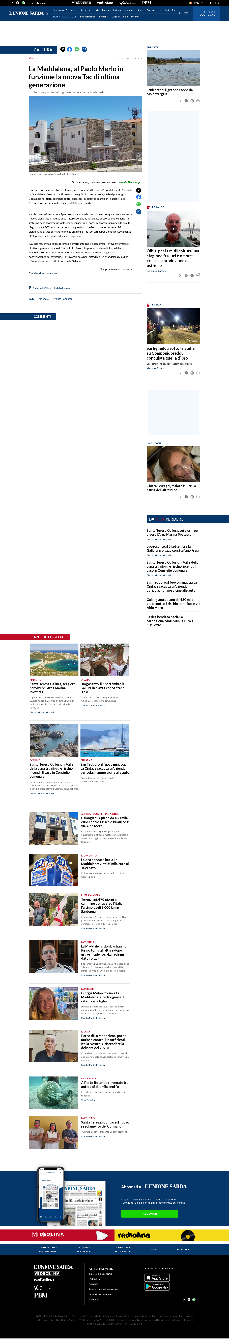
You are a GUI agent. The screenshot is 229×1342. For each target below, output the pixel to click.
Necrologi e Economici (100, 1273)
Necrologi (164, 10)
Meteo (175, 10)
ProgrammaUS (60, 10)
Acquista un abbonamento (85, 1249)
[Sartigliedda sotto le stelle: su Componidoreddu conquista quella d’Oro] (173, 326)
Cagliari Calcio (120, 16)
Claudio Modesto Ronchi (43, 273)
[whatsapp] (22, 2)
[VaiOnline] (127, 3)
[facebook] (17, 2)
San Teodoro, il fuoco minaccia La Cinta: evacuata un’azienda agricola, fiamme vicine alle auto (172, 586)
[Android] (170, 1286)
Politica (117, 10)
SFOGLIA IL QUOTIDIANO (208, 13)
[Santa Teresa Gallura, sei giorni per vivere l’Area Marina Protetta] (54, 660)
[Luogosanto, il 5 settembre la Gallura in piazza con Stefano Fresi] (104, 660)
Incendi (135, 16)
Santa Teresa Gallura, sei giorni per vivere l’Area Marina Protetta (173, 532)
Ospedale (43, 298)
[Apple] (170, 1277)
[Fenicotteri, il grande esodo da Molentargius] (173, 68)
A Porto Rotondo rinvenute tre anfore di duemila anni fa (104, 1085)
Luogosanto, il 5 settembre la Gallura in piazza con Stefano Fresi (173, 548)
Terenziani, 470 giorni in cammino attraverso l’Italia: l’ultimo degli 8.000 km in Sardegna (102, 905)
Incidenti (103, 16)
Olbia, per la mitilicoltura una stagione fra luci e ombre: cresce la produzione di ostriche (173, 258)
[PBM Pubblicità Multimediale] (146, 2)
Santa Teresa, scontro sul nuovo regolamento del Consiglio (105, 1124)
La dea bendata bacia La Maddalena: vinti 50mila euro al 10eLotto (170, 621)
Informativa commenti (100, 1293)
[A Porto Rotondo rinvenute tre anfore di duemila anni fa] (53, 1092)
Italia (96, 10)
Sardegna (85, 10)
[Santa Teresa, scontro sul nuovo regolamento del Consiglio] (53, 1132)
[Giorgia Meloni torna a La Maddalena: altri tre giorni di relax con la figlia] (53, 1003)
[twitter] (12, 2)
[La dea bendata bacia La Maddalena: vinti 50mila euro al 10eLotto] (53, 870)
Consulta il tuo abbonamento (47, 1249)
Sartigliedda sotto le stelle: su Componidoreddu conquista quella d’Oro (171, 353)
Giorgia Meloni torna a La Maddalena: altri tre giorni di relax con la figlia (103, 997)
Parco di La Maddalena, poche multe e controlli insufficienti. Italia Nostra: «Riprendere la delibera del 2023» (103, 1042)
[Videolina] (81, 2)
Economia (129, 10)
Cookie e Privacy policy (101, 1268)
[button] (62, 49)
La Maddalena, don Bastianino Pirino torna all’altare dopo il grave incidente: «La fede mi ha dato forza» (104, 952)
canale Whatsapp (129, 182)
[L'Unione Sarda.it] (28, 13)
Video (74, 10)
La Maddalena (62, 288)
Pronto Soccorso (63, 298)
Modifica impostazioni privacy (104, 1288)
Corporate (94, 1298)
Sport (140, 10)
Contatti (93, 1283)
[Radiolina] (105, 2)
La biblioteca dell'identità (122, 1249)
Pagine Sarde (184, 1249)
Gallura (43, 49)
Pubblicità (94, 1278)
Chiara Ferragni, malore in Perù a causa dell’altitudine (171, 488)
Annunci (151, 10)
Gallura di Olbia (42, 288)
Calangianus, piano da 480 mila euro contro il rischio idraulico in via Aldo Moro (173, 604)
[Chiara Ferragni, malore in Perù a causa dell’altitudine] (173, 464)
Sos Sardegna (87, 16)
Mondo (106, 10)
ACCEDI (215, 3)
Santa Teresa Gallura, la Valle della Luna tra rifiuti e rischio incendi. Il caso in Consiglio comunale (172, 566)
